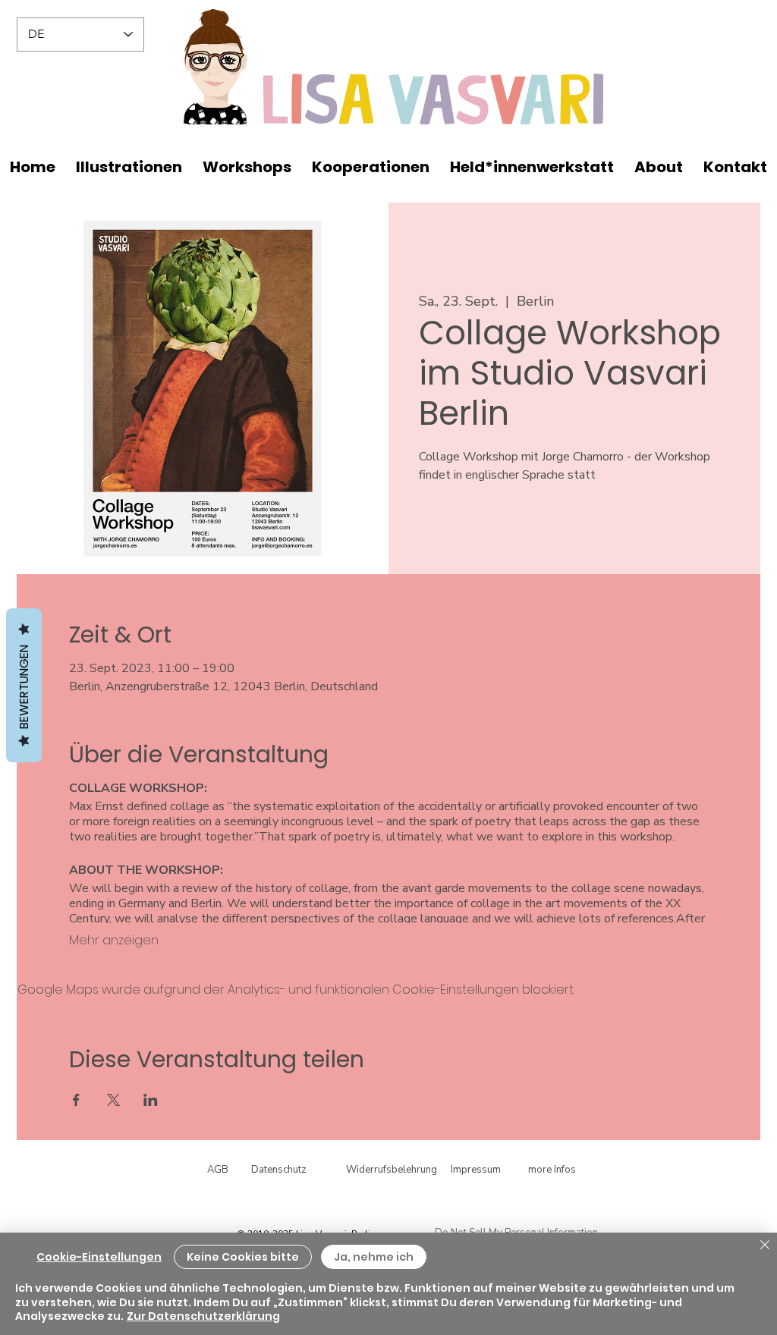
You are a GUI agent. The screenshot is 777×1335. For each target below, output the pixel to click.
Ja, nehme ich (374, 1256)
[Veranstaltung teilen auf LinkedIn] (150, 1100)
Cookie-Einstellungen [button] (99, 1256)
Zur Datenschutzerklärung (203, 1316)
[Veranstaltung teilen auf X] (113, 1100)
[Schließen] (765, 1246)
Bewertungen (24, 685)
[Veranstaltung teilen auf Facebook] (76, 1100)
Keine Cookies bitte (243, 1256)
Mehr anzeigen (114, 940)
